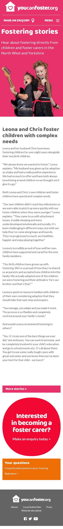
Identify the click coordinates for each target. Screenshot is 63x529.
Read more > (11, 473)
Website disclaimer (31, 510)
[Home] (31, 5)
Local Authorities (32, 506)
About (14, 506)
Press (49, 506)
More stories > (16, 389)
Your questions (17, 463)
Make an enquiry (17, 20)
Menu (49, 20)
